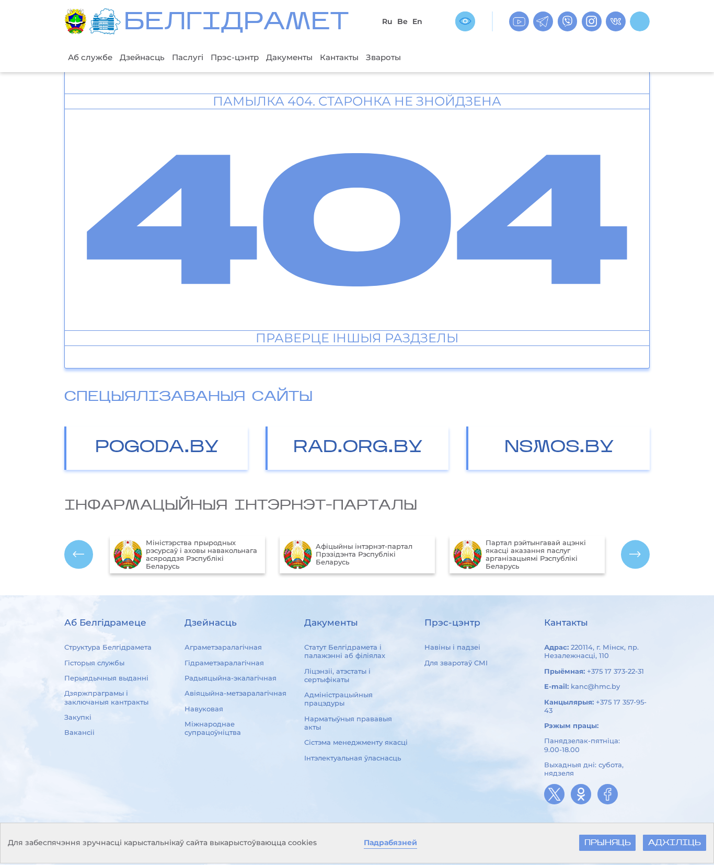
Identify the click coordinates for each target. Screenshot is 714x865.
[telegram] (543, 21)
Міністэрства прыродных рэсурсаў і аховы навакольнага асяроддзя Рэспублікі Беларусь (201, 554)
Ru (387, 21)
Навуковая (204, 709)
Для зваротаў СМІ (456, 663)
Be (402, 21)
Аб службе (90, 57)
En (417, 21)
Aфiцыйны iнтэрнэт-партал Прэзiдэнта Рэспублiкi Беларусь (364, 554)
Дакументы (289, 57)
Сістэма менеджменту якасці (356, 742)
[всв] (465, 21)
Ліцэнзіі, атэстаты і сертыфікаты (337, 675)
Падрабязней (390, 842)
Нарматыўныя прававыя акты (348, 722)
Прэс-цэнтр (235, 57)
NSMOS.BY (559, 447)
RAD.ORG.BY (358, 447)
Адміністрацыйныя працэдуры (338, 698)
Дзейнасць (142, 57)
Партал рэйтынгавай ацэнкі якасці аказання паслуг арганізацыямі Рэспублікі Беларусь (536, 554)
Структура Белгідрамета (108, 647)
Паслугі (187, 57)
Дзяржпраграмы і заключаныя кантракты (106, 697)
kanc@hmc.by (595, 686)
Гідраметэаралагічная (224, 663)
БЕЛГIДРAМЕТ (236, 23)
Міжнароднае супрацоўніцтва (213, 728)
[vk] (616, 21)
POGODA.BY (157, 447)
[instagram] (592, 21)
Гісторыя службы (94, 663)
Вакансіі (79, 732)
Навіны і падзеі (452, 647)
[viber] (568, 21)
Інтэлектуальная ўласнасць (352, 758)
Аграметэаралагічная (223, 647)
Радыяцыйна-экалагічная (231, 678)
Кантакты (339, 57)
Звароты (383, 57)
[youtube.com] (519, 21)
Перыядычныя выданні (106, 678)
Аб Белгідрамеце (105, 622)
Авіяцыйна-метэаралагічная (235, 693)
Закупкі (77, 717)
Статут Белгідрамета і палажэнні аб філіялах (344, 651)
